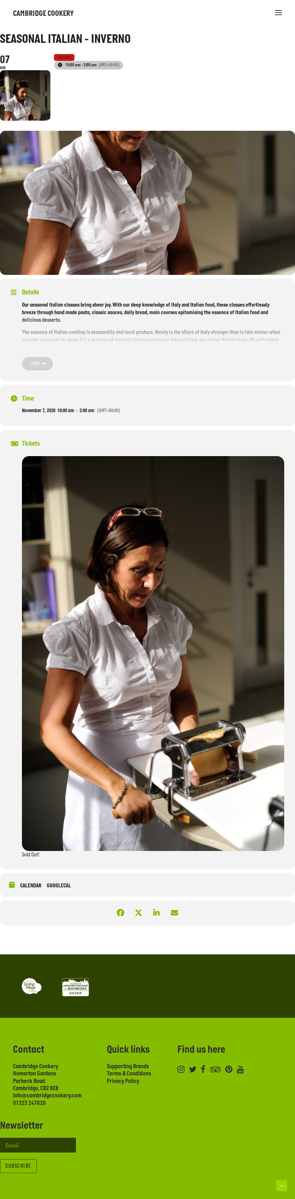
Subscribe (18, 1166)
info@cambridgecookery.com (47, 1095)
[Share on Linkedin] (156, 913)
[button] (278, 12)
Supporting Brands (128, 1066)
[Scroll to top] (281, 1185)
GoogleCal (59, 885)
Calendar (30, 885)
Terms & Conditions (129, 1073)
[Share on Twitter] (139, 913)
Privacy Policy (123, 1081)
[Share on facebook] (121, 913)
